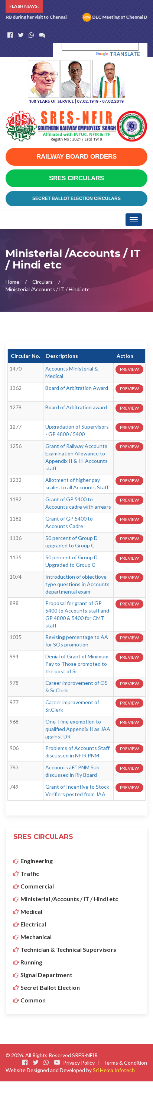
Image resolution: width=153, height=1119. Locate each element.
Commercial (36, 886)
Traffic (29, 873)
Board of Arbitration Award (76, 388)
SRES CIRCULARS (76, 178)
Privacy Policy (79, 1062)
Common (32, 1000)
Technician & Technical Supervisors (67, 949)
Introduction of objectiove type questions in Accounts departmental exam (77, 584)
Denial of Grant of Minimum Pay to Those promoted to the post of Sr (76, 663)
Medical (30, 911)
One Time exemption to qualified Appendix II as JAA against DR (77, 729)
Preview (129, 369)
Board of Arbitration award (76, 407)
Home (12, 282)
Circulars (42, 282)
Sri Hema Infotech (114, 1070)
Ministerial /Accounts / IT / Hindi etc (68, 898)
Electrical (32, 924)
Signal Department (45, 974)
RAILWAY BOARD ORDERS (76, 156)
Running (30, 962)
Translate (125, 54)
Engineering (36, 860)
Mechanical (35, 936)
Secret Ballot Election (49, 987)
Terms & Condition (125, 1062)
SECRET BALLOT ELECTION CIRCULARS (76, 198)
